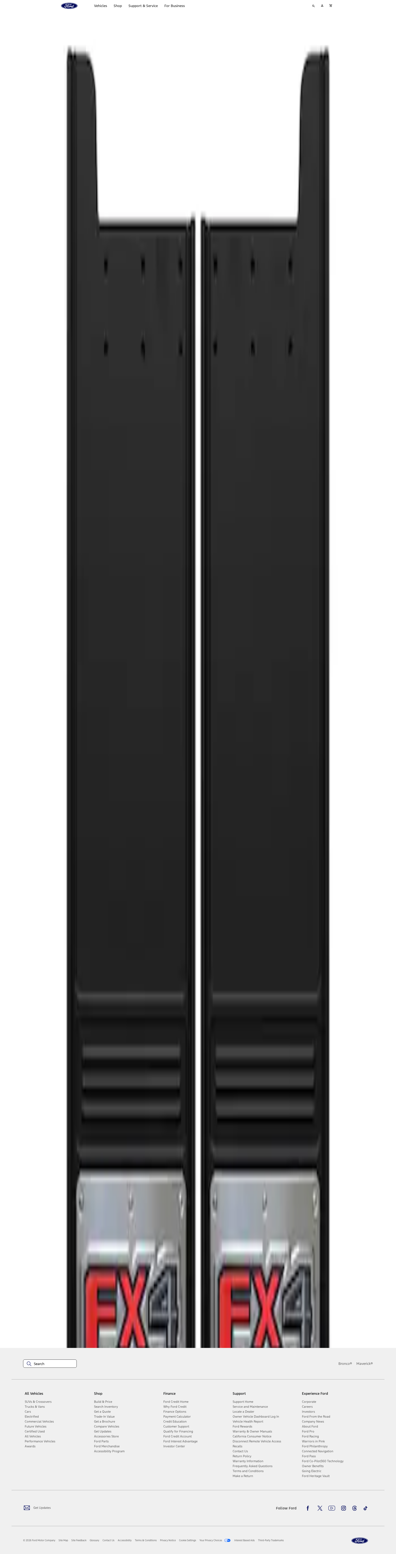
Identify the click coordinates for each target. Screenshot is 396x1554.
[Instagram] (343, 1508)
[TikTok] (365, 1508)
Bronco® (345, 1363)
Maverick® (364, 1363)
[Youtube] (331, 1508)
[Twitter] (319, 1508)
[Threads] (354, 1508)
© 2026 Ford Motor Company (39, 1540)
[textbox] (50, 1364)
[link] (63, 1540)
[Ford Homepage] (359, 1541)
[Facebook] (308, 1508)
